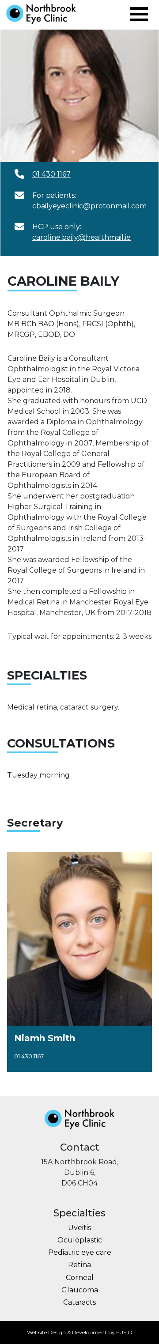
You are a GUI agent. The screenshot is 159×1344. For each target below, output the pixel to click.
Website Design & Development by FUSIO (79, 1332)
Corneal (80, 1277)
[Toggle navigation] (139, 14)
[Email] (19, 174)
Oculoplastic (79, 1240)
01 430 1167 (51, 174)
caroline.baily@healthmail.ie (81, 237)
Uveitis (79, 1227)
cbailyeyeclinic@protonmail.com (89, 206)
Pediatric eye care (79, 1252)
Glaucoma (79, 1290)
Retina (79, 1265)
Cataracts (79, 1302)
